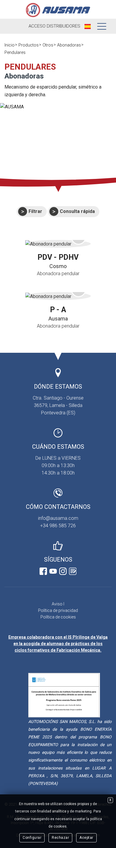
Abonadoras (69, 45)
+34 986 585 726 (58, 525)
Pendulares (15, 52)
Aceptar (86, 838)
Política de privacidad (58, 610)
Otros (48, 45)
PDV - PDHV (58, 257)
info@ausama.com (58, 518)
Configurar (32, 838)
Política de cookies (58, 617)
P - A (58, 309)
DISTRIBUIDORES (54, 26)
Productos (28, 45)
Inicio (9, 45)
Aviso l (58, 604)
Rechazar (60, 838)
